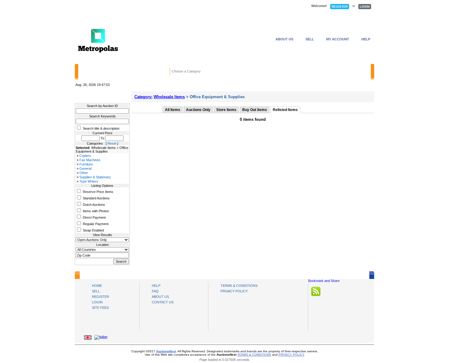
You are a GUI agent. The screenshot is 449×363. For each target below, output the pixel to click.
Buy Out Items (254, 110)
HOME (94, 6)
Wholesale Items (169, 96)
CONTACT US (162, 302)
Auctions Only (198, 110)
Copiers (85, 155)
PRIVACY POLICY (234, 291)
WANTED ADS (171, 6)
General (85, 168)
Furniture (86, 164)
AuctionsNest (166, 351)
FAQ (155, 291)
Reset (112, 143)
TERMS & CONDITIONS (239, 285)
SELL (309, 39)
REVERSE (214, 6)
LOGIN (365, 6)
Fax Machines (89, 160)
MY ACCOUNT (337, 39)
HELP (365, 39)
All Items (172, 110)
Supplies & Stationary (95, 177)
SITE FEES (100, 307)
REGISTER (340, 6)
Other (83, 173)
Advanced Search (302, 72)
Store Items (226, 110)
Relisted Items (285, 110)
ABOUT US (284, 39)
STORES (131, 6)
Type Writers (88, 181)
